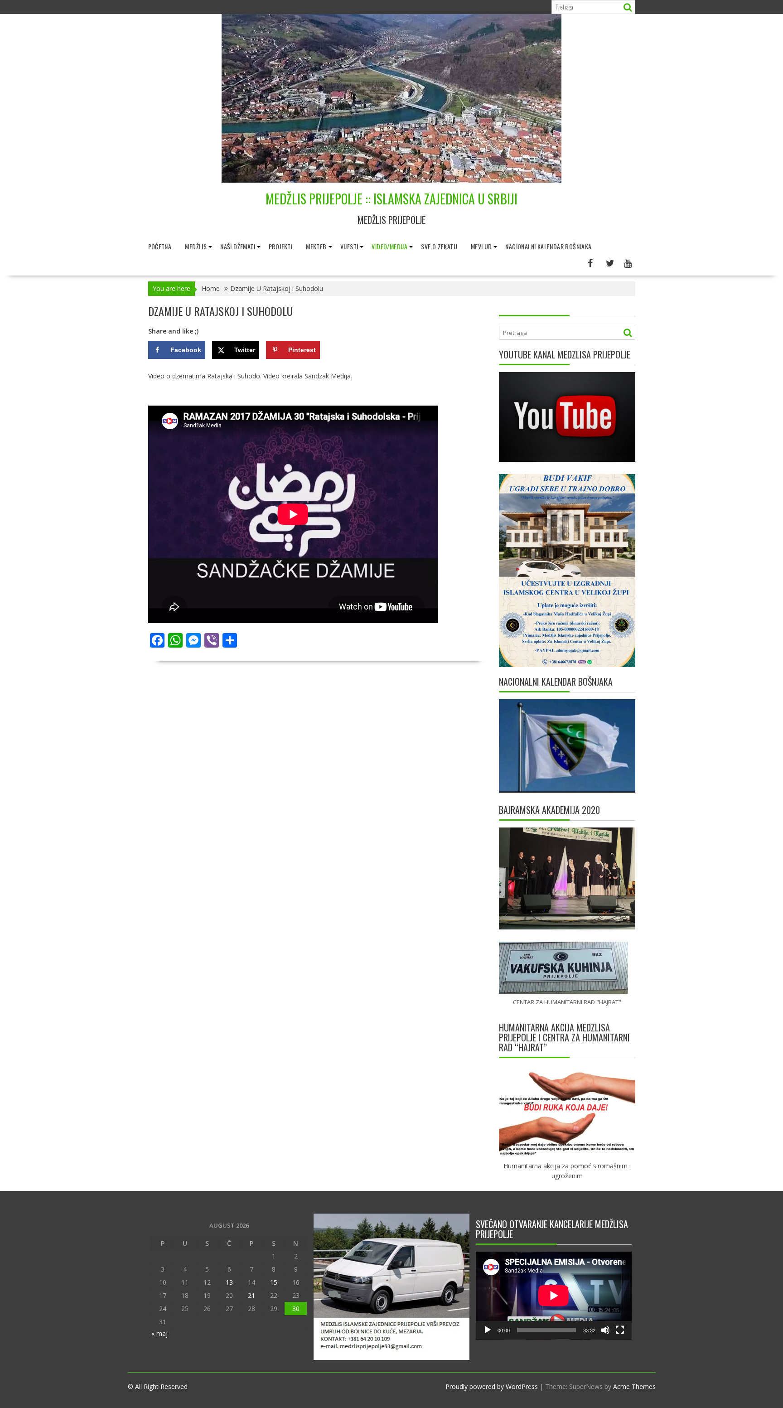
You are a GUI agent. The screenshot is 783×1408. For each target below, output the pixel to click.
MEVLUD (481, 246)
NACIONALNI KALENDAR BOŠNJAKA (548, 246)
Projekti (280, 246)
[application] (554, 1296)
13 (229, 1282)
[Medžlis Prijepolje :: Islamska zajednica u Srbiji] (391, 180)
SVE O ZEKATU (439, 246)
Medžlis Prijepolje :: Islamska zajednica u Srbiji (391, 198)
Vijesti (349, 246)
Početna (160, 246)
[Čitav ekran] (619, 1330)
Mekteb (316, 246)
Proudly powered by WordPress (491, 1386)
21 (251, 1295)
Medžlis (196, 246)
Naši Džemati (237, 246)
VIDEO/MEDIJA (389, 246)
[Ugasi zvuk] (605, 1330)
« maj (159, 1333)
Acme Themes (634, 1386)
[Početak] (487, 1330)
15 (273, 1282)
